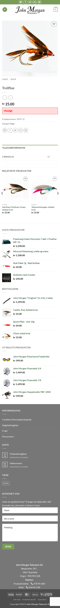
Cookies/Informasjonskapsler (17, 419)
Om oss (17, 599)
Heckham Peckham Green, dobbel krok (14, 208)
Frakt (5, 430)
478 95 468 (39, 583)
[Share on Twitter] (30, 2)
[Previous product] (10, 97)
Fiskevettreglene (18, 453)
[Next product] (4, 97)
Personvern (8, 436)
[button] (4, 9)
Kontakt (42, 599)
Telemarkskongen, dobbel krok (42, 208)
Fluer (12, 124)
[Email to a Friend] (34, 2)
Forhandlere (29, 599)
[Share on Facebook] (25, 2)
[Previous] (2, 199)
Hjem (5, 79)
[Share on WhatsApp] (21, 2)
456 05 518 (34, 587)
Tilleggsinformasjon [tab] (13, 148)
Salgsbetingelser (10, 425)
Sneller (6, 483)
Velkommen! (16, 463)
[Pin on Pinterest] (39, 2)
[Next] (57, 199)
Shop (13, 79)
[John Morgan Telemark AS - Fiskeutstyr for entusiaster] (30, 9)
